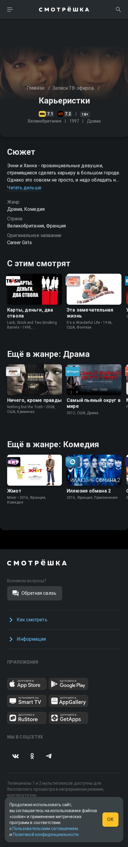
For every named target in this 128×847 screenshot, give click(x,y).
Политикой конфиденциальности (46, 834)
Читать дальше (24, 188)
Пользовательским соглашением (45, 828)
